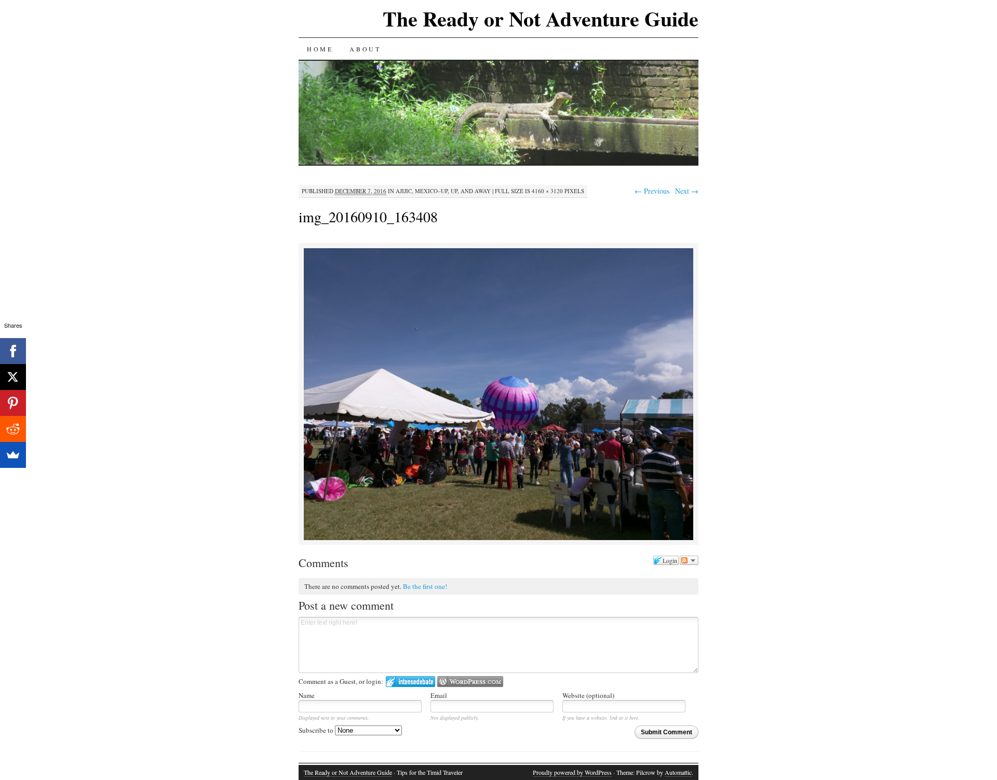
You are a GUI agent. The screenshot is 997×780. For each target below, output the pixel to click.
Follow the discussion (689, 560)
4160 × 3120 (547, 191)
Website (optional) (588, 695)
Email (438, 695)
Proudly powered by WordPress (572, 772)
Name (307, 695)
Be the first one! (425, 586)
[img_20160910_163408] (498, 538)
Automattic (678, 772)
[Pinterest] (13, 403)
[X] (13, 377)
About (365, 49)
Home (320, 49)
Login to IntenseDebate (410, 681)
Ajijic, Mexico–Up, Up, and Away (443, 191)
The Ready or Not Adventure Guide (540, 18)
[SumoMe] (13, 455)
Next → (686, 191)
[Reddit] (13, 429)
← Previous (652, 191)
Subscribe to (317, 730)
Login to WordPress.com (470, 681)
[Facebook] (13, 351)
